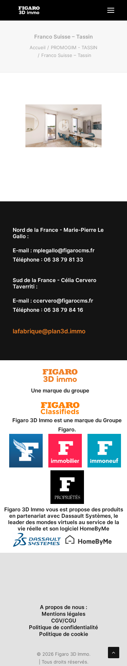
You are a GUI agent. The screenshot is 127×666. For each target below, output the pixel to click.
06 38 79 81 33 (63, 259)
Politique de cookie (63, 634)
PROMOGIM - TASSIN (74, 47)
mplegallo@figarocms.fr (64, 250)
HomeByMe (94, 528)
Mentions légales (63, 613)
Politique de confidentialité (63, 627)
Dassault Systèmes (86, 515)
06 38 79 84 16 (63, 309)
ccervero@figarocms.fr (63, 300)
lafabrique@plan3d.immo (49, 331)
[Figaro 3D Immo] (29, 10)
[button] (111, 10)
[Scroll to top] (113, 652)
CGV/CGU (63, 620)
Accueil (38, 47)
